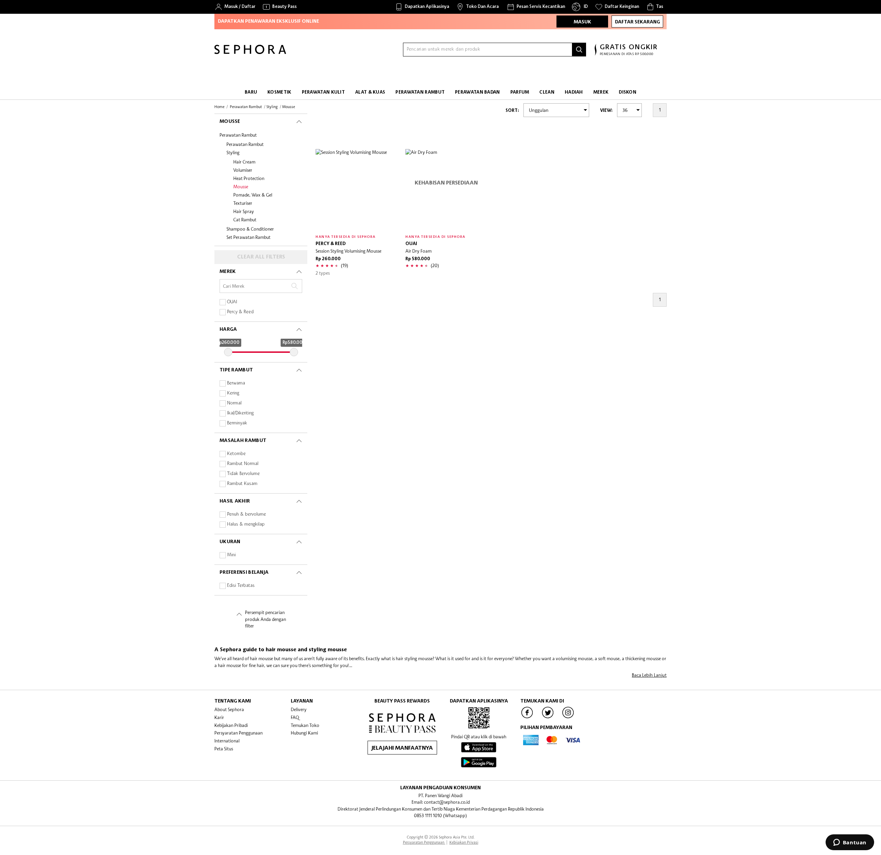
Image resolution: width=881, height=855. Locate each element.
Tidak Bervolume (243, 474)
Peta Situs (223, 748)
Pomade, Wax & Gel (252, 195)
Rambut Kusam (242, 484)
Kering (233, 393)
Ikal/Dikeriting (240, 413)
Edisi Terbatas (241, 585)
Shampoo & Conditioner (250, 229)
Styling (233, 152)
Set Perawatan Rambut (248, 237)
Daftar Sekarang (637, 22)
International (227, 740)
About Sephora (229, 709)
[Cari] (579, 49)
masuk (582, 22)
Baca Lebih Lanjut (649, 675)
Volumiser (242, 170)
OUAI (232, 302)
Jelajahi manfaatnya (402, 748)
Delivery (299, 709)
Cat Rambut (244, 219)
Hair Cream (244, 162)
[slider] (228, 352)
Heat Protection (248, 178)
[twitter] (548, 717)
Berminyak (237, 423)
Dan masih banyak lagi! (437, 28)
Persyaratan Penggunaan (238, 733)
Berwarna (236, 383)
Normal (234, 403)
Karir (219, 717)
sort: (512, 110)
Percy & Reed (240, 312)
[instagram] (568, 717)
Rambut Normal (242, 464)
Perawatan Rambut (238, 135)
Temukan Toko (305, 725)
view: (606, 110)
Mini (231, 555)
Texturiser (242, 203)
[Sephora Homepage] (250, 52)
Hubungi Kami (304, 733)
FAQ (295, 717)
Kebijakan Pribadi (231, 725)
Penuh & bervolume (246, 514)
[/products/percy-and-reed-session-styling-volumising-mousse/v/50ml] (356, 190)
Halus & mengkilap (246, 524)
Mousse (240, 186)
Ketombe (236, 454)
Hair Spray (243, 211)
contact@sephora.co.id (447, 802)
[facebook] (527, 717)
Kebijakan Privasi (463, 842)
